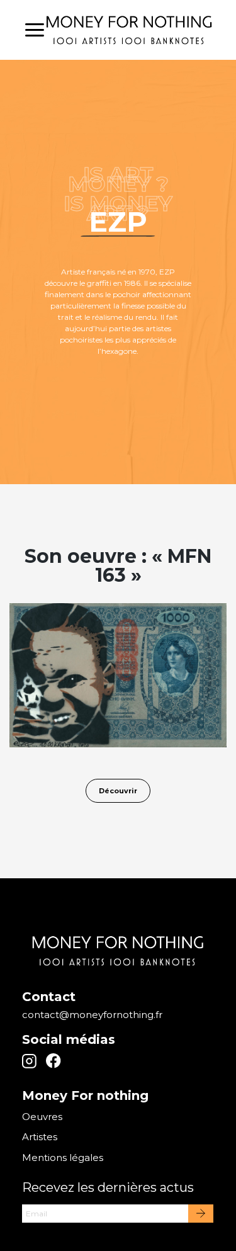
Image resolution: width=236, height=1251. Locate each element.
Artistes (39, 1137)
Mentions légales (62, 1157)
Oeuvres (42, 1117)
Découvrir (118, 790)
